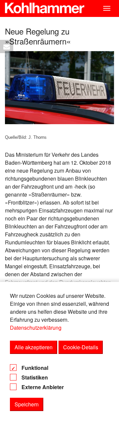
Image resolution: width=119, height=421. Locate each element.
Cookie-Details (80, 347)
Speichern (27, 404)
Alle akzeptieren (34, 347)
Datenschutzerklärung (35, 327)
